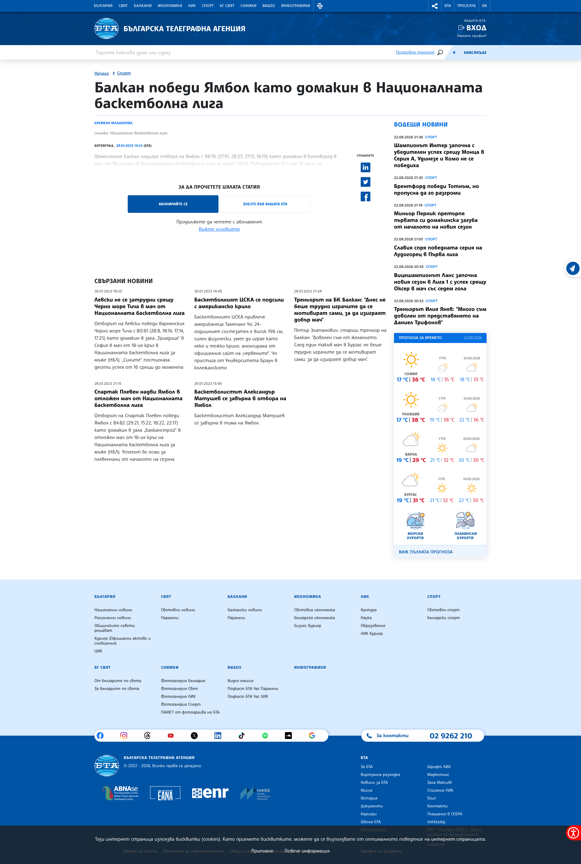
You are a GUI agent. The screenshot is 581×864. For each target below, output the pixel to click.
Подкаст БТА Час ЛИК (248, 696)
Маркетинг (438, 774)
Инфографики (295, 5)
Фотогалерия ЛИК (178, 696)
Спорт (208, 5)
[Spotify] (267, 735)
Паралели (170, 617)
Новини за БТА (374, 782)
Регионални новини (112, 617)
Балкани (143, 5)
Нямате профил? (472, 35)
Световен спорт (443, 610)
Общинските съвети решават (114, 628)
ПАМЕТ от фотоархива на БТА (190, 712)
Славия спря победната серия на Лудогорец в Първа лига (438, 251)
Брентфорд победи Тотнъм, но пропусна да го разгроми (436, 189)
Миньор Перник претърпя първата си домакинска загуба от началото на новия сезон (436, 220)
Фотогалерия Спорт (181, 704)
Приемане (262, 851)
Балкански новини (245, 610)
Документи (372, 806)
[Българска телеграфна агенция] (106, 766)
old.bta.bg (436, 821)
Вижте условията (219, 229)
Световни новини (178, 610)
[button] (319, 6)
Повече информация (307, 851)
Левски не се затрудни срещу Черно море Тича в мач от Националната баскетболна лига (139, 306)
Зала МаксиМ (439, 782)
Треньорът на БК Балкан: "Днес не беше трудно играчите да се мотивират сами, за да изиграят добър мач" (340, 309)
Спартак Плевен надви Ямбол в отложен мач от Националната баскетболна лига (138, 398)
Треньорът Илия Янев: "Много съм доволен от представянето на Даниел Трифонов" (440, 316)
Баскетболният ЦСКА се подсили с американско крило (239, 303)
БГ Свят (227, 5)
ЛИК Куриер (372, 633)
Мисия (367, 790)
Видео (269, 5)
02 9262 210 (450, 735)
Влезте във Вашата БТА (265, 204)
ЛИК (192, 5)
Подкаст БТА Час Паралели (253, 688)
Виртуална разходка (380, 774)
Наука (366, 617)
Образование (373, 625)
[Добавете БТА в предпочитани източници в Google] (314, 735)
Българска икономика (314, 617)
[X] (197, 735)
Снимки (249, 5)
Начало (101, 73)
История (369, 798)
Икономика (170, 5)
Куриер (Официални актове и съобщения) (122, 641)
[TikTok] (244, 735)
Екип (431, 798)
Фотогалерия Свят (179, 688)
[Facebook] (102, 735)
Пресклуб (466, 5)
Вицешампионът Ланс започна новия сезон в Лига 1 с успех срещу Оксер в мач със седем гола (440, 282)
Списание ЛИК (440, 790)
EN (484, 5)
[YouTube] (173, 735)
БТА (448, 5)
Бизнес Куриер (307, 625)
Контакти (437, 806)
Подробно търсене (415, 52)
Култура (369, 610)
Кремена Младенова (113, 123)
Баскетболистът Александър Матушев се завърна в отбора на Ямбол (240, 398)
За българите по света (116, 688)
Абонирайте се (173, 204)
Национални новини (113, 610)
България (103, 5)
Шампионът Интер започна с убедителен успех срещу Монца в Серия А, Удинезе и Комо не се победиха (439, 155)
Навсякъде (475, 52)
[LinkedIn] (220, 735)
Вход (476, 27)
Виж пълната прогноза (426, 552)
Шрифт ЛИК (439, 766)
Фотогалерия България (183, 680)
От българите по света (117, 680)
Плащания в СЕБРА (444, 814)
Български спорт (443, 617)
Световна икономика (314, 610)
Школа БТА (371, 821)
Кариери (369, 814)
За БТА (367, 766)
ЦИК (98, 651)
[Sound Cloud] (291, 735)
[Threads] (150, 735)
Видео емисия (241, 680)
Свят (123, 5)
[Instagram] (126, 735)
